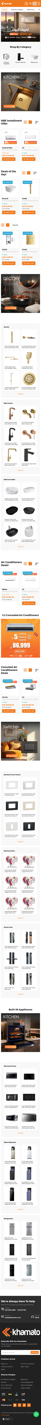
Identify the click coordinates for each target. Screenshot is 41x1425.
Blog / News (25, 1367)
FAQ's (3, 1369)
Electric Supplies (26, 1385)
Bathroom (24, 1379)
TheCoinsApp (5, 1415)
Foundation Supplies (8, 1379)
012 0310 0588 (10, 1310)
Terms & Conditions (27, 1364)
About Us (4, 1364)
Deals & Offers (25, 1388)
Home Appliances (27, 1382)
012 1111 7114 (22, 1310)
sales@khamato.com (13, 1317)
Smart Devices (6, 1388)
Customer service (7, 1367)
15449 (37, 1317)
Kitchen (3, 1382)
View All (20, 394)
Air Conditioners (6, 1385)
